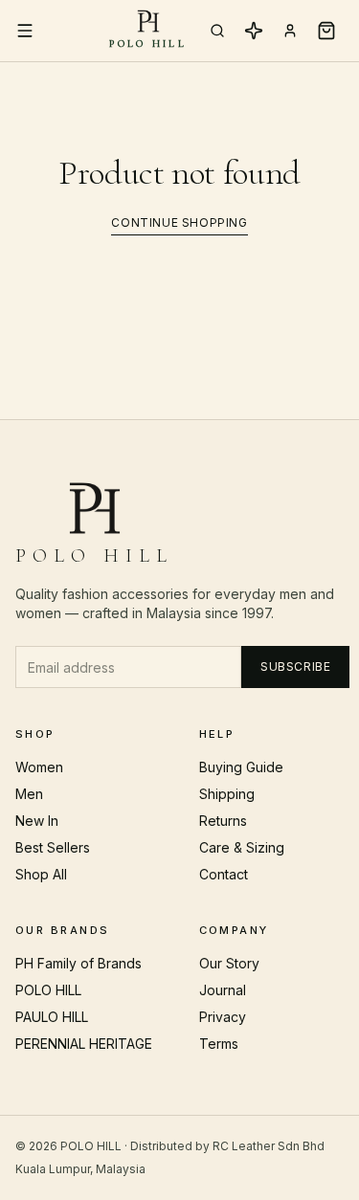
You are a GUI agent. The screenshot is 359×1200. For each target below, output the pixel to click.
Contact (223, 874)
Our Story (229, 963)
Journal (222, 990)
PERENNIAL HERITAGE (83, 1043)
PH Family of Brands (78, 963)
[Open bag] (326, 30)
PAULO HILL (51, 1017)
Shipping (227, 794)
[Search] (217, 30)
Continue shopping (179, 222)
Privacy (222, 1017)
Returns (223, 820)
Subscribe (295, 666)
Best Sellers (52, 847)
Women (39, 767)
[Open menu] (25, 30)
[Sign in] (290, 30)
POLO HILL (48, 990)
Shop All (41, 874)
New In (36, 820)
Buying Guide (241, 767)
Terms (218, 1043)
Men (29, 794)
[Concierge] (253, 30)
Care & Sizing (241, 847)
